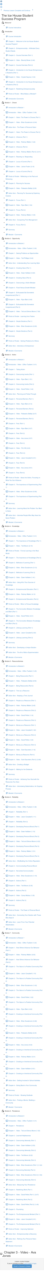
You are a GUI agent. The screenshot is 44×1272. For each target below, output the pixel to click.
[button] (1, 2)
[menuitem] (1, 5)
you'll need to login (30, 1263)
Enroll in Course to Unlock (22, 1266)
